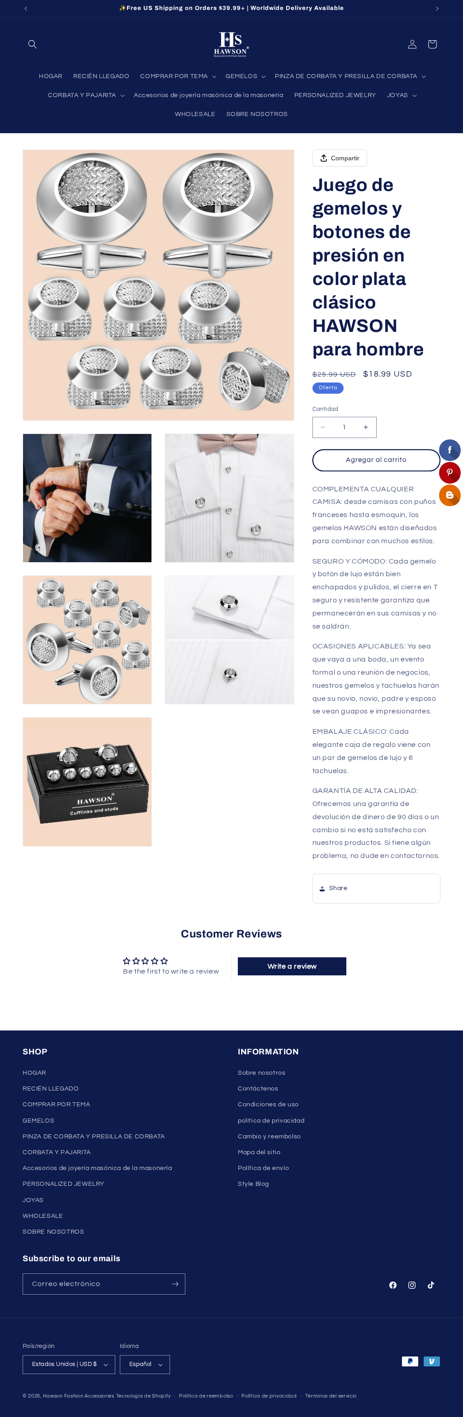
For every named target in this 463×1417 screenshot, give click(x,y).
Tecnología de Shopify (143, 1396)
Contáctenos (258, 1089)
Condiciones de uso (268, 1104)
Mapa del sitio (259, 1152)
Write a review (292, 966)
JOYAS (33, 1200)
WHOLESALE (43, 1216)
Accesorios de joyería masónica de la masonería (97, 1168)
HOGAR (34, 1073)
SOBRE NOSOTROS (53, 1232)
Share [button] (338, 888)
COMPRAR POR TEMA (56, 1104)
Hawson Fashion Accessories (78, 1396)
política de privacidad (271, 1121)
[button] (33, 44)
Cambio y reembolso (269, 1136)
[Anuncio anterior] (26, 8)
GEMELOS (38, 1121)
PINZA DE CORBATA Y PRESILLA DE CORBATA (94, 1136)
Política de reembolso (206, 1396)
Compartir (345, 158)
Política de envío (263, 1168)
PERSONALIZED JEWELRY (63, 1184)
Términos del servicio (331, 1396)
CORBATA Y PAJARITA (57, 1152)
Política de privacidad (269, 1396)
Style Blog (253, 1184)
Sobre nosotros (261, 1073)
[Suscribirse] (175, 1284)
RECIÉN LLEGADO (51, 1089)
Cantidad (325, 409)
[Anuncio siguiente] (437, 8)
